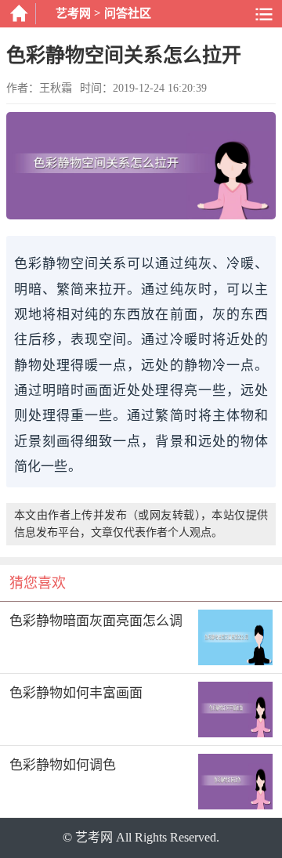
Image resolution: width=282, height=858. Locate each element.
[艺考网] (18, 13)
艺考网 (73, 13)
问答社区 (127, 13)
